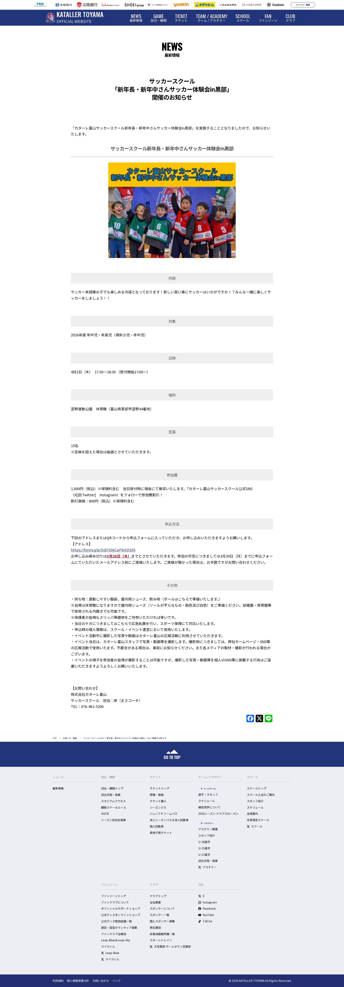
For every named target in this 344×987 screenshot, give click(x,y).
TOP (55, 738)
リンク (116, 981)
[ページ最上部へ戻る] (172, 754)
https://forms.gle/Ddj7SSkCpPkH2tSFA (103, 549)
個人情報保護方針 (78, 981)
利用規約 (58, 981)
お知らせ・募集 (70, 738)
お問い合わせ (100, 981)
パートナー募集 (303, 4)
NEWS (172, 46)
